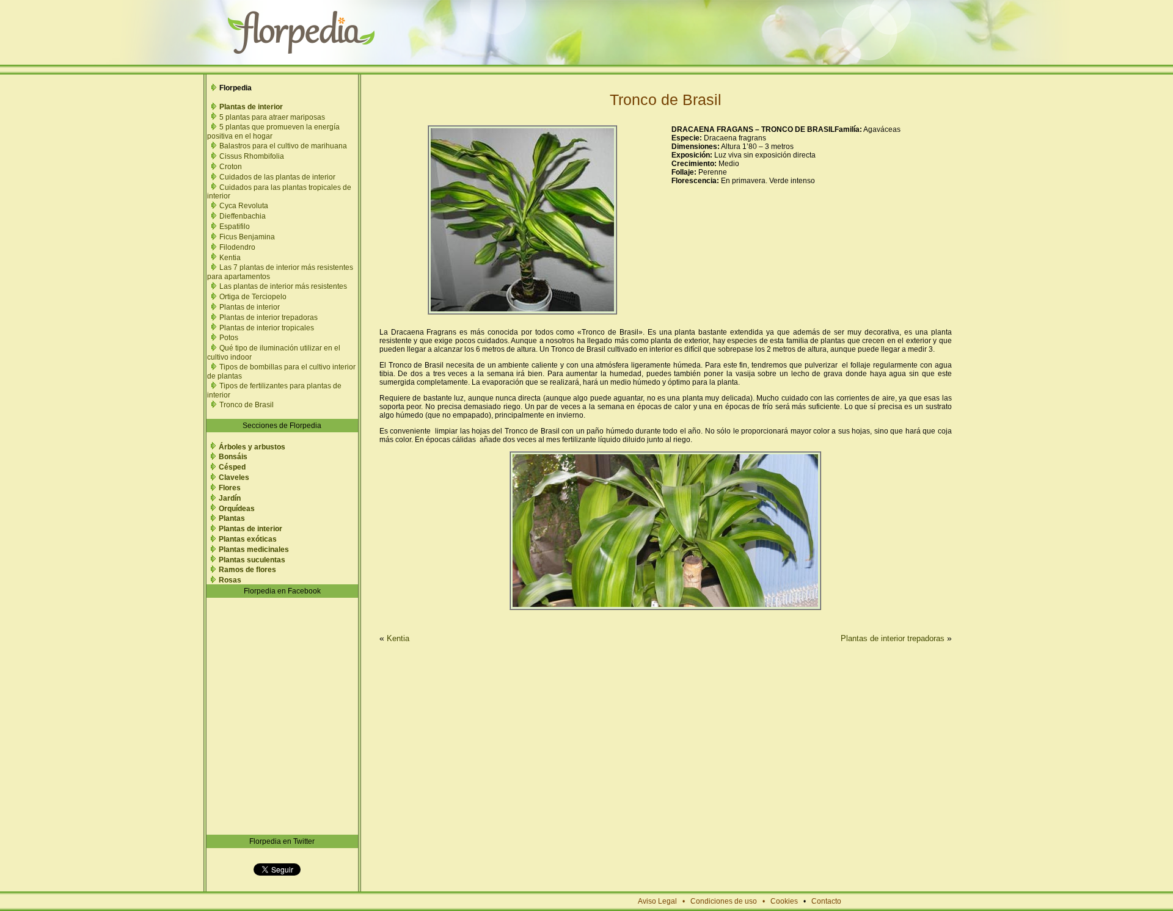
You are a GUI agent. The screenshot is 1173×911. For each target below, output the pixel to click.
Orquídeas (237, 508)
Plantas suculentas (252, 560)
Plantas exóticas (248, 539)
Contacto (826, 901)
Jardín (230, 498)
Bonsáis (233, 456)
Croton (230, 166)
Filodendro (237, 247)
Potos (228, 337)
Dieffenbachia (242, 216)
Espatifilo (234, 226)
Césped (232, 467)
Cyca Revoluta (243, 205)
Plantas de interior (251, 107)
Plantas (232, 518)
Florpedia (235, 88)
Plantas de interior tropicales (266, 328)
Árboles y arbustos (252, 447)
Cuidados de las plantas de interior (277, 177)
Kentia (230, 257)
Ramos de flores (247, 569)
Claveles (234, 477)
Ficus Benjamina (247, 237)
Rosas (230, 580)
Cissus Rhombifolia (251, 156)
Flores (230, 488)
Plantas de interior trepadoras (268, 317)
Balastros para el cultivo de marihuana (283, 146)
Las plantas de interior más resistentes (283, 286)
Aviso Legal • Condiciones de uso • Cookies (718, 901)
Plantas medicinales (254, 549)
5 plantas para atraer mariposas (272, 117)
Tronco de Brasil (246, 405)
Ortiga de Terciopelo (253, 296)
